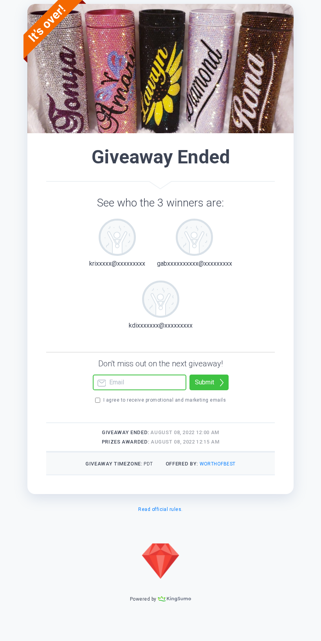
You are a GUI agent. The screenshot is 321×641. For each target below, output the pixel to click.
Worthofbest (218, 464)
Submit (204, 382)
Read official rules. (160, 509)
